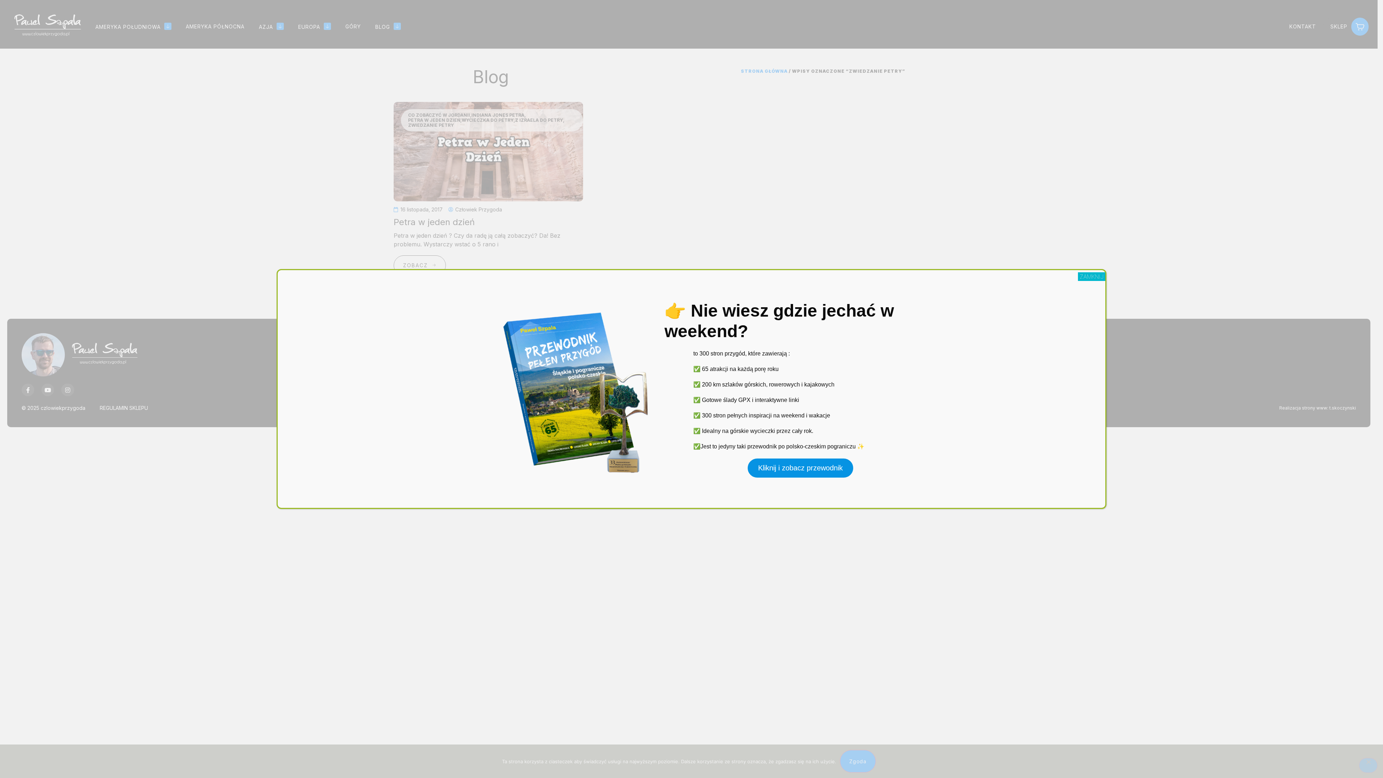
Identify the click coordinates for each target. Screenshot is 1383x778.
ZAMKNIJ (1092, 276)
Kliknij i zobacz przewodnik (800, 468)
